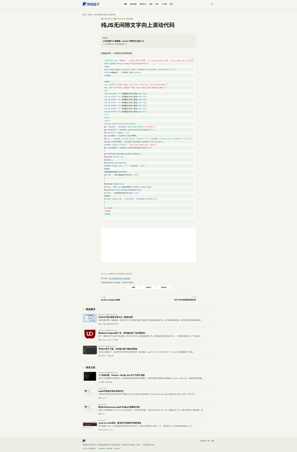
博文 (125, 4)
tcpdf (104, 398)
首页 (84, 15)
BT (106, 356)
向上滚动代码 (120, 274)
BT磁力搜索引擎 (107, 324)
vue (103, 414)
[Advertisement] (148, 245)
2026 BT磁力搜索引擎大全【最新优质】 (116, 317)
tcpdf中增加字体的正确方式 (110, 391)
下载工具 (111, 356)
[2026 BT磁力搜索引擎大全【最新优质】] (90, 318)
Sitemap (203, 441)
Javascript (104, 274)
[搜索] (211, 4)
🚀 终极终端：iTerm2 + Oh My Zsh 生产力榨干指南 (121, 375)
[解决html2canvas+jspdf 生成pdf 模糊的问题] (90, 408)
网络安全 (143, 4)
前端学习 (112, 274)
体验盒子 (92, 448)
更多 (171, 4)
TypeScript (106, 430)
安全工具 (101, 356)
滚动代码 (129, 274)
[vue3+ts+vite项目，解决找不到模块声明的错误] (90, 424)
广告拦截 (115, 340)
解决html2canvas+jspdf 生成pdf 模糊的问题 (119, 407)
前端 (90, 15)
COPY (192, 59)
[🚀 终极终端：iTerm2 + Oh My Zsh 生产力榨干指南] (90, 376)
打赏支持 (163, 287)
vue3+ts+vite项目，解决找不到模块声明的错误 (119, 423)
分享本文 (148, 287)
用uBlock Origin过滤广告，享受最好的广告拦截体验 (121, 333)
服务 (157, 4)
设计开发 (133, 4)
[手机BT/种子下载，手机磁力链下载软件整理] (90, 350)
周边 (99, 324)
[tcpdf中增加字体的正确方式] (90, 392)
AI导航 (164, 4)
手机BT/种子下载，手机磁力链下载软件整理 (117, 349)
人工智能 (101, 382)
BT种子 (116, 324)
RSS (208, 441)
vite (111, 430)
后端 (110, 382)
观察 (150, 4)
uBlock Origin (106, 340)
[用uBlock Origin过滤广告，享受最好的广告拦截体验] (90, 334)
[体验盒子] (91, 4)
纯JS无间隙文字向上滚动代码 (120, 278)
